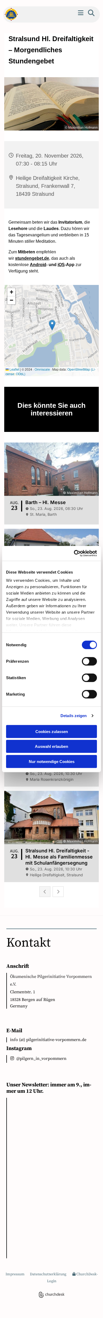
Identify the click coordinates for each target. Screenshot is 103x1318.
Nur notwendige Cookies (51, 761)
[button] (80, 13)
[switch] (89, 661)
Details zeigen (73, 715)
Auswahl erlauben (51, 746)
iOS (61, 264)
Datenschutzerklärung (48, 1274)
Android (38, 264)
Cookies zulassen (51, 731)
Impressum (15, 1274)
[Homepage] (9, 14)
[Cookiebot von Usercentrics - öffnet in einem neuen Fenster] (74, 553)
